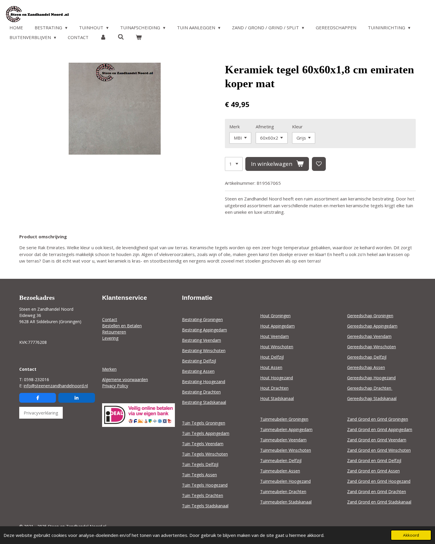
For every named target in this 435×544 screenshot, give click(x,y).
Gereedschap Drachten (369, 388)
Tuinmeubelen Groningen (284, 419)
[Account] (103, 37)
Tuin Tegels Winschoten (205, 454)
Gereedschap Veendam (369, 336)
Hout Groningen (275, 315)
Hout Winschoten (276, 346)
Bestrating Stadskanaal (204, 402)
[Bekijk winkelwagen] (138, 37)
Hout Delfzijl (272, 357)
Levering (110, 338)
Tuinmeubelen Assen (280, 471)
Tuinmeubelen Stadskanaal (286, 502)
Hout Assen (271, 367)
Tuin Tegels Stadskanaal (205, 506)
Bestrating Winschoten (203, 350)
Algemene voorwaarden (125, 379)
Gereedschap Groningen (370, 315)
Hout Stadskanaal (277, 398)
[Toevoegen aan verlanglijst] (319, 164)
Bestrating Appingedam (204, 330)
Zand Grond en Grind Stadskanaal (379, 502)
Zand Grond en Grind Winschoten (379, 450)
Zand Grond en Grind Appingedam (379, 429)
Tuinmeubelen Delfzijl (281, 460)
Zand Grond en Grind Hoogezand (378, 481)
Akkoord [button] (411, 535)
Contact (109, 319)
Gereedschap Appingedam (372, 326)
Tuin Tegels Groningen (203, 423)
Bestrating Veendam (201, 340)
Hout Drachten (274, 388)
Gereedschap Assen (366, 367)
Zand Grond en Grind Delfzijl (374, 460)
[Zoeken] (121, 37)
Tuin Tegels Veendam (202, 443)
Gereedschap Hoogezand (371, 378)
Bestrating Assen (198, 371)
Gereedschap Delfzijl (366, 357)
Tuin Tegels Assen (199, 474)
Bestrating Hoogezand (203, 381)
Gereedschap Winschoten (371, 346)
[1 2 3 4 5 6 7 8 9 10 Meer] (234, 164)
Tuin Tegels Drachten (202, 495)
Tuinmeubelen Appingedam (286, 429)
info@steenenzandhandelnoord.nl (56, 385)
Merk (234, 126)
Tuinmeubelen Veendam (283, 440)
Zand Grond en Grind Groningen (377, 419)
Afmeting (265, 126)
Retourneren (114, 332)
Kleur (297, 126)
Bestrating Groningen (202, 319)
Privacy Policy (115, 385)
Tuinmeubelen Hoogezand (285, 481)
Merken (109, 369)
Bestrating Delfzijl (199, 361)
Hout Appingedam (277, 326)
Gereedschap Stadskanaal (372, 398)
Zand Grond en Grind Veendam (376, 440)
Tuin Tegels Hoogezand (205, 485)
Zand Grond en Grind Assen (373, 471)
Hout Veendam (274, 336)
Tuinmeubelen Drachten (283, 491)
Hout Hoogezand (276, 378)
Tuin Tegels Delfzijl (200, 464)
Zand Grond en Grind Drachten (376, 491)
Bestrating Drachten (201, 392)
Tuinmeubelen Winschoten (285, 450)
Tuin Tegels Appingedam (205, 433)
